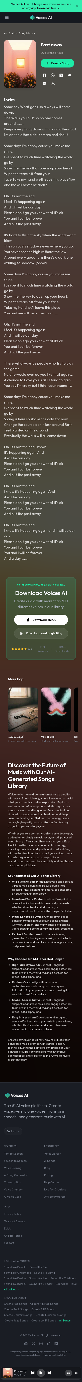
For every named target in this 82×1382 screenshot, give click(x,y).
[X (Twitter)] (33, 1343)
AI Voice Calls (12, 1196)
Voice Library (52, 1153)
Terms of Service (14, 1221)
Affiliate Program (54, 1196)
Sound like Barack (15, 1284)
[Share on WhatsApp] (53, 75)
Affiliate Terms (13, 1235)
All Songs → (66, 1320)
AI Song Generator (16, 1175)
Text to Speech (13, 1153)
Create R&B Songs (43, 1309)
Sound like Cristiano (63, 1278)
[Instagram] (41, 1343)
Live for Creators (55, 1189)
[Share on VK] (69, 75)
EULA (7, 1228)
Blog (47, 1168)
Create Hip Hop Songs (44, 1304)
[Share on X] (61, 75)
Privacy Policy (12, 1214)
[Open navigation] (6, 17)
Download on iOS (44, 620)
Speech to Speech (15, 1161)
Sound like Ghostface (17, 1272)
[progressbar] (41, 1379)
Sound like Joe (38, 1278)
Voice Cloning (12, 1168)
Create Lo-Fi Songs (43, 1320)
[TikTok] (48, 1343)
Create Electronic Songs (51, 1315)
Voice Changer (13, 1189)
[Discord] (25, 1343)
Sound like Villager (41, 1284)
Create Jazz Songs (16, 1320)
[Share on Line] (44, 83)
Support (9, 1243)
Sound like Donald (15, 1267)
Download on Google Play (44, 633)
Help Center (51, 1182)
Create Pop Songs (15, 1304)
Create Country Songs (18, 1315)
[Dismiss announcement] (76, 6)
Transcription (12, 1182)
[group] (41, 1379)
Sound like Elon (39, 1267)
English (11, 1131)
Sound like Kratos (15, 1278)
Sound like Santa (44, 1272)
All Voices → (12, 1289)
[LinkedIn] (56, 1343)
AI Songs (49, 1161)
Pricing (48, 1175)
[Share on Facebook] (44, 75)
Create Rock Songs (16, 1309)
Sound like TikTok (66, 1284)
